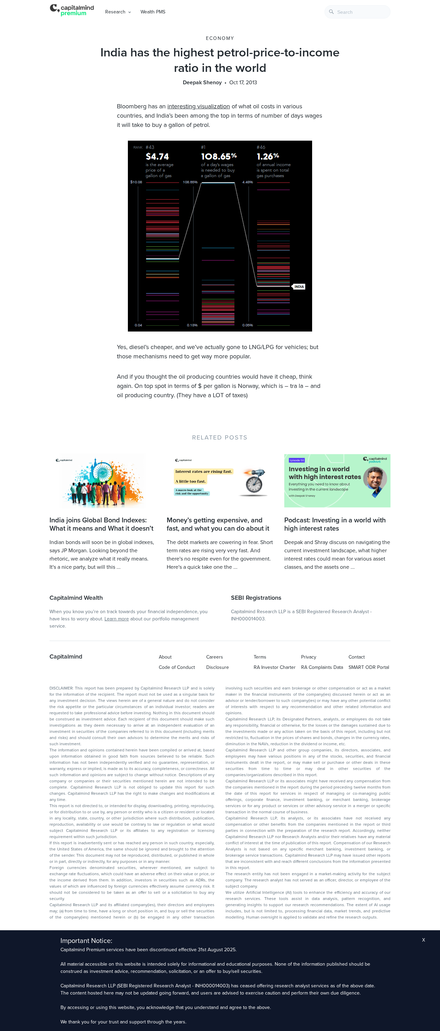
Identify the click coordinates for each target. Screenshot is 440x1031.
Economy (220, 38)
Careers (214, 657)
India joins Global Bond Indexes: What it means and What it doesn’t (101, 524)
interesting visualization (198, 106)
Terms (260, 657)
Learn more (116, 619)
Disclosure (217, 667)
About (165, 657)
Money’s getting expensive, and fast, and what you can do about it (218, 524)
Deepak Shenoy (202, 82)
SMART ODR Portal (369, 667)
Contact (357, 657)
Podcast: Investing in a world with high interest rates (335, 524)
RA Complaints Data (322, 667)
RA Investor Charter (275, 667)
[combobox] (357, 12)
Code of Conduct (177, 667)
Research (115, 12)
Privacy (308, 657)
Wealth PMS (153, 12)
